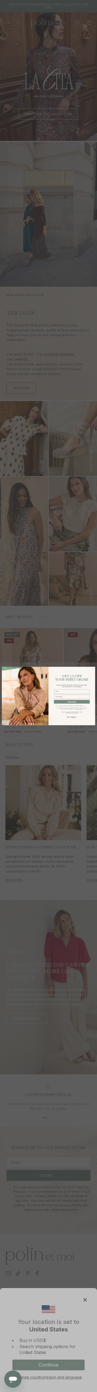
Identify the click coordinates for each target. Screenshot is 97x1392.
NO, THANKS (71, 717)
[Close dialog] (93, 669)
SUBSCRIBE (72, 702)
